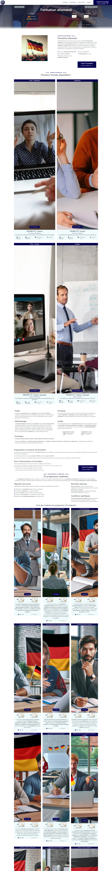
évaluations (81, 2)
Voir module (27, 594)
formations (73, 2)
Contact (89, 2)
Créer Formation (34, 227)
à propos (65, 2)
